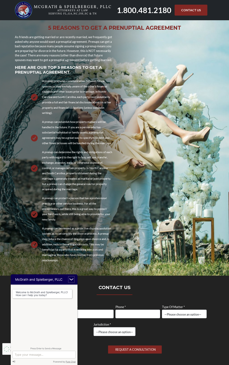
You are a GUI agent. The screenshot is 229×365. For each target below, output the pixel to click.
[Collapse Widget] (71, 279)
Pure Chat (71, 361)
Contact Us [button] (191, 10)
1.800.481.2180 (144, 10)
